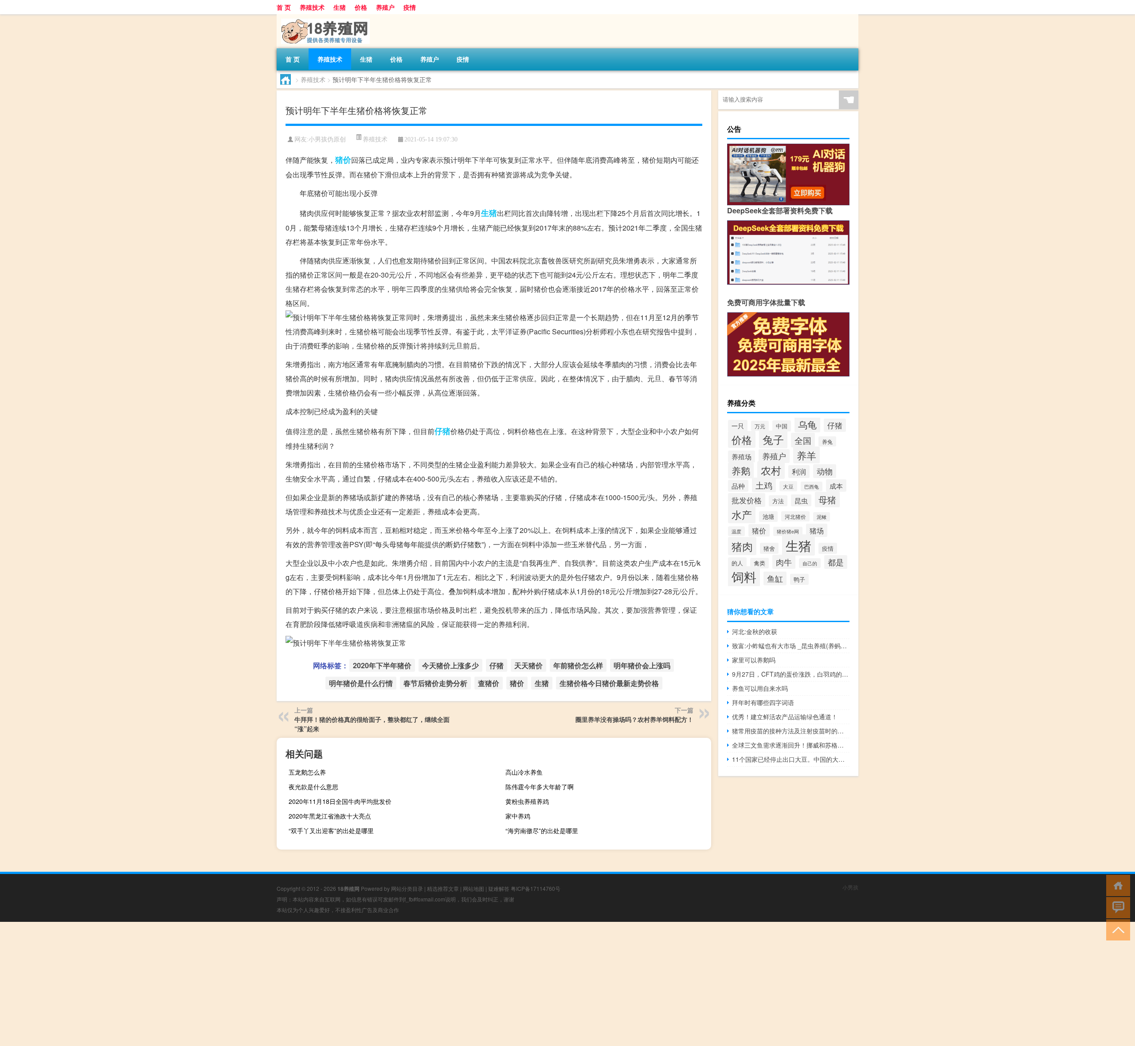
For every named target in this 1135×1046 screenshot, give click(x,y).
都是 (836, 562)
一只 (738, 425)
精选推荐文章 (443, 888)
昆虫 (801, 500)
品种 (738, 485)
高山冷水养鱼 (524, 772)
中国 (781, 426)
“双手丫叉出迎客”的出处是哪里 (331, 830)
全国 (802, 440)
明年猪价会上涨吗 (642, 665)
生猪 (339, 7)
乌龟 (807, 424)
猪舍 (769, 548)
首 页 (284, 7)
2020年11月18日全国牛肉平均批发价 (340, 801)
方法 (778, 501)
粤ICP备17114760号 (535, 888)
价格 (361, 7)
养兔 (827, 441)
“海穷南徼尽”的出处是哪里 (541, 830)
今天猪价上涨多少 (450, 665)
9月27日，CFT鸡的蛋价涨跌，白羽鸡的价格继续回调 (790, 674)
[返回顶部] (1116, 929)
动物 (825, 471)
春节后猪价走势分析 (435, 683)
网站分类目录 (407, 888)
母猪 (827, 499)
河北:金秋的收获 (754, 631)
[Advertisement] (266, 984)
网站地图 (473, 888)
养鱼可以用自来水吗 (760, 688)
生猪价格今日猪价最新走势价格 (609, 683)
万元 (760, 426)
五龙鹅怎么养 (307, 772)
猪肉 (742, 546)
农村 (771, 470)
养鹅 (741, 470)
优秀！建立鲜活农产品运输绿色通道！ (785, 716)
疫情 (409, 7)
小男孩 (850, 887)
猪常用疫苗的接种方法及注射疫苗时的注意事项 (790, 730)
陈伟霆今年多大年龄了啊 (539, 786)
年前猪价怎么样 (578, 665)
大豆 (788, 486)
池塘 (768, 517)
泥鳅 (821, 516)
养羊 (806, 455)
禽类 (759, 563)
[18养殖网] (323, 17)
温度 (736, 531)
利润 (799, 471)
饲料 (744, 576)
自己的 (809, 563)
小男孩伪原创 (327, 139)
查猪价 (488, 683)
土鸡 (763, 485)
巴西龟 (811, 486)
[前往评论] (1116, 907)
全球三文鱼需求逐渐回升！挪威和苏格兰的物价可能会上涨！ (790, 744)
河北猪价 (795, 516)
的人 (737, 563)
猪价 (343, 159)
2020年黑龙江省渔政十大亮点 (330, 815)
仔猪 (442, 431)
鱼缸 (775, 578)
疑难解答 (498, 888)
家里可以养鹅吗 (753, 659)
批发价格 (747, 499)
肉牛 (784, 562)
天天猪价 (528, 665)
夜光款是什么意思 (313, 786)
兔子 (773, 439)
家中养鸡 (517, 815)
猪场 (817, 530)
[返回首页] (1116, 885)
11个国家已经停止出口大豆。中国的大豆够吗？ (790, 759)
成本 (836, 485)
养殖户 (385, 7)
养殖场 (741, 456)
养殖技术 (312, 7)
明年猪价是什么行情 (361, 683)
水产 (742, 514)
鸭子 (799, 579)
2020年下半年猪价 (382, 665)
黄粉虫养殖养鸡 (527, 801)
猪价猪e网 (788, 531)
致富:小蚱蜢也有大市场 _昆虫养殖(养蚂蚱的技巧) (790, 645)
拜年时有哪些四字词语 (763, 702)
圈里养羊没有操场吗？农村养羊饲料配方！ (634, 719)
